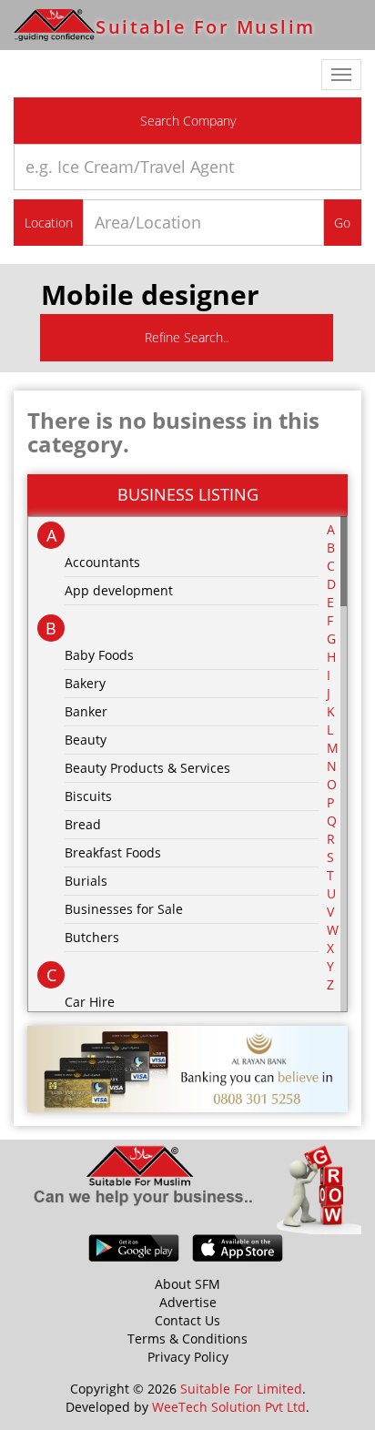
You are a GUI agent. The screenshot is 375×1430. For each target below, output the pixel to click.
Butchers (92, 937)
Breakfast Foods (113, 852)
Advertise (188, 1302)
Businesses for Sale (124, 909)
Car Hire (90, 1001)
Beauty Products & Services (147, 767)
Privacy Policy (187, 1356)
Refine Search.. (186, 337)
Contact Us (187, 1320)
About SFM (187, 1284)
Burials (86, 880)
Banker (86, 711)
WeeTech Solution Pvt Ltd (229, 1406)
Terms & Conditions (187, 1338)
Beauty (85, 739)
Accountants (102, 562)
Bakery (85, 683)
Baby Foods (99, 655)
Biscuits (88, 796)
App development (119, 590)
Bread (83, 824)
